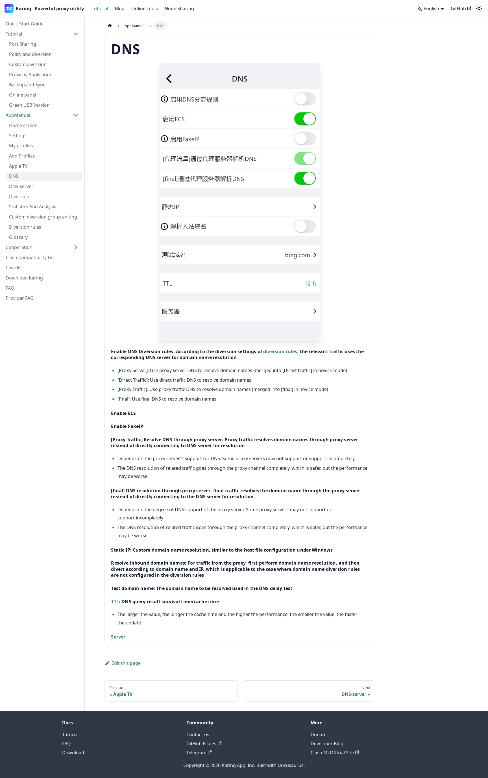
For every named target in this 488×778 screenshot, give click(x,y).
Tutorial (100, 8)
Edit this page (126, 663)
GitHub (458, 8)
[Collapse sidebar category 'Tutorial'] (75, 33)
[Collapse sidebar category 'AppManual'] (75, 115)
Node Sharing (179, 8)
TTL (115, 601)
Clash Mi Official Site (332, 752)
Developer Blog (327, 743)
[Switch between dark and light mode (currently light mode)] (478, 8)
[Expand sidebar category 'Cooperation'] (75, 247)
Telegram (196, 752)
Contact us (197, 734)
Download (73, 752)
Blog (120, 8)
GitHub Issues (201, 743)
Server (118, 637)
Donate (318, 734)
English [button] (431, 8)
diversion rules (280, 351)
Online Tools (144, 8)
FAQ (66, 743)
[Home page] (109, 25)
